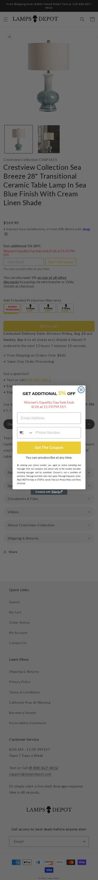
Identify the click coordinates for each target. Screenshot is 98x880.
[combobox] (25, 432)
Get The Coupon (49, 448)
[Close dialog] (81, 390)
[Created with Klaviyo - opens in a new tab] (49, 492)
